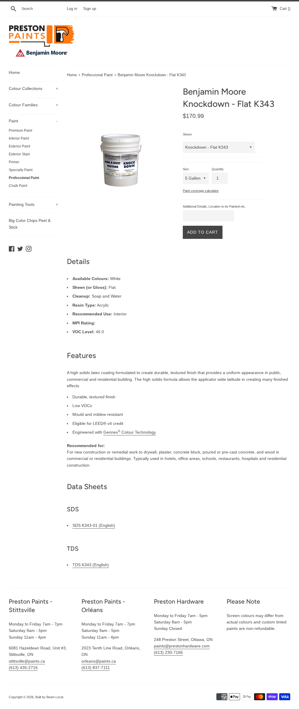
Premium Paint (20, 130)
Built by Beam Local (49, 697)
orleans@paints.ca (98, 661)
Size (186, 169)
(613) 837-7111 (95, 667)
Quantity (218, 169)
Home (14, 72)
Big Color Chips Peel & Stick (30, 223)
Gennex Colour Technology (129, 432)
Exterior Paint (19, 146)
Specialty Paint (20, 170)
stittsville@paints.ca (27, 661)
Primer (14, 162)
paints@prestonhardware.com (182, 646)
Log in (72, 9)
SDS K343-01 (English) (93, 525)
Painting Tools (33, 204)
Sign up (89, 9)
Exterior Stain (19, 154)
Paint (33, 121)
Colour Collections (33, 88)
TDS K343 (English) (90, 564)
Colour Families (33, 104)
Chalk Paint (18, 186)
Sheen (187, 134)
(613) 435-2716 (23, 667)
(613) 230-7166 (168, 652)
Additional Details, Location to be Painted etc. (214, 206)
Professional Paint (24, 178)
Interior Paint (19, 138)
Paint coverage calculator (201, 190)
